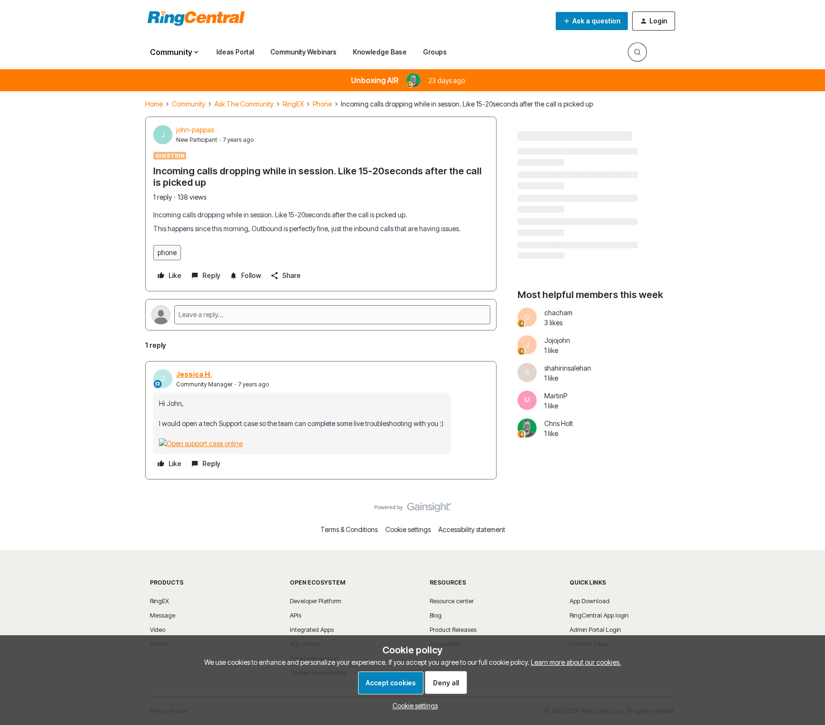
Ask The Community (244, 104)
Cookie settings (408, 529)
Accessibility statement (471, 529)
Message (162, 615)
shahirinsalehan (567, 368)
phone (167, 252)
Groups (435, 52)
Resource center (452, 601)
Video (157, 629)
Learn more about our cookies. (576, 662)
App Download (590, 601)
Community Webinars (303, 52)
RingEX (293, 104)
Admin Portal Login (595, 629)
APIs (295, 615)
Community (188, 104)
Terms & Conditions (349, 529)
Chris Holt (558, 423)
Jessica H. (194, 374)
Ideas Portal (235, 52)
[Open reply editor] (321, 314)
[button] (591, 21)
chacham (558, 313)
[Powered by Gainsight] (412, 509)
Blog (436, 615)
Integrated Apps (312, 629)
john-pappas (195, 130)
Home (154, 104)
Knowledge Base (380, 52)
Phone (322, 104)
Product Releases (453, 629)
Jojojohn (557, 340)
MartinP (555, 396)
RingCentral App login (599, 615)
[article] (320, 420)
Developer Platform (315, 601)
